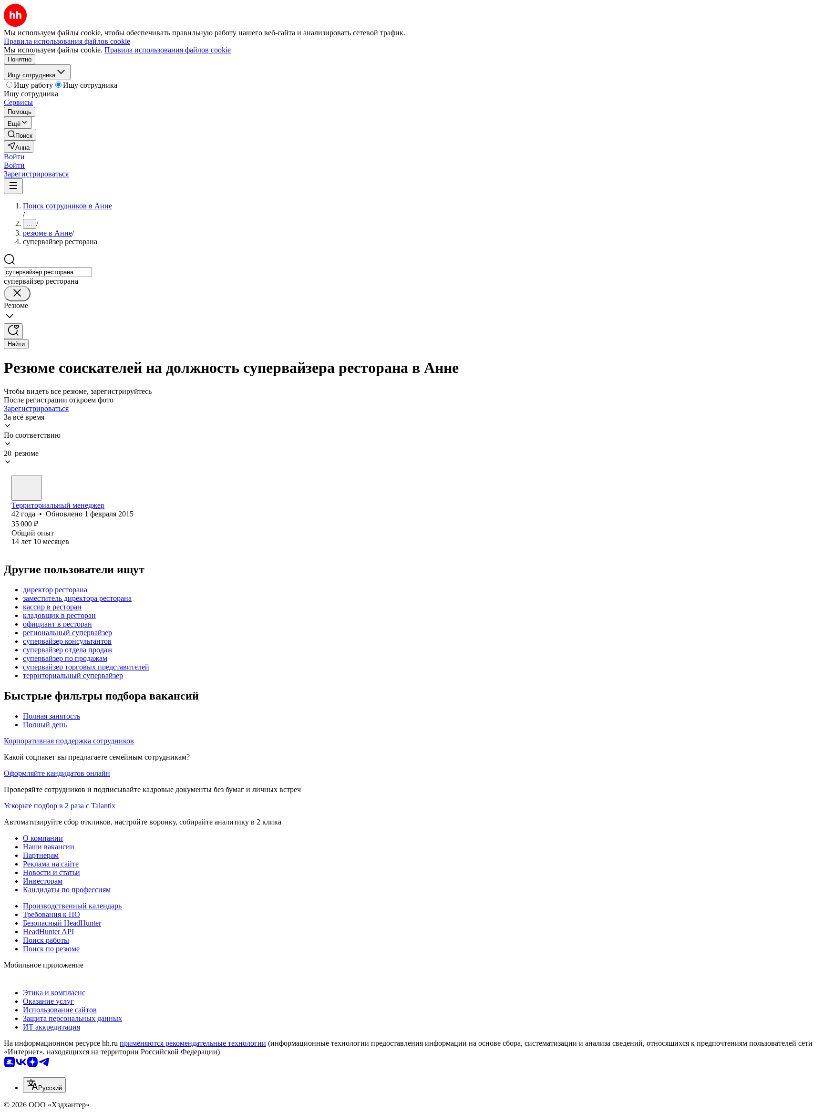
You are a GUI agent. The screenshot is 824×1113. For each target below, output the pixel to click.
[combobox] (48, 272)
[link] (20, 135)
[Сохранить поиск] (13, 331)
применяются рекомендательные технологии (193, 1043)
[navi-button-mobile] (13, 186)
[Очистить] (17, 293)
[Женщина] (26, 488)
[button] (14, 157)
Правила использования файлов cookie (167, 50)
